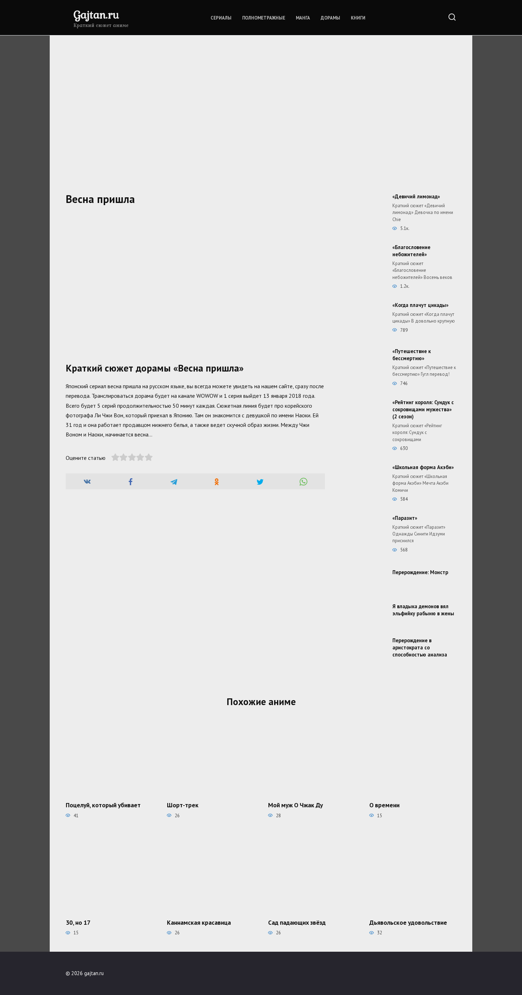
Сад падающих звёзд (297, 922)
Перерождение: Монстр (420, 572)
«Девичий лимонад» (416, 196)
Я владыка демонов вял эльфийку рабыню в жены (423, 610)
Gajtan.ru (96, 14)
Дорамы (330, 18)
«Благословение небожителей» (411, 251)
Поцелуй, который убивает (103, 805)
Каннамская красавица (199, 922)
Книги (358, 18)
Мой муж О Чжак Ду (295, 805)
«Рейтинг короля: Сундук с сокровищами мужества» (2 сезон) (423, 409)
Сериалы (221, 18)
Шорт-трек (183, 805)
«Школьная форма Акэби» (423, 467)
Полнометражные (263, 18)
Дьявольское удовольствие (408, 922)
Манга (303, 18)
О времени (384, 805)
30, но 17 (78, 922)
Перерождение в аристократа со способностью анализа (419, 647)
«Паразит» (404, 518)
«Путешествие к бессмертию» (411, 355)
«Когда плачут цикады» (420, 305)
